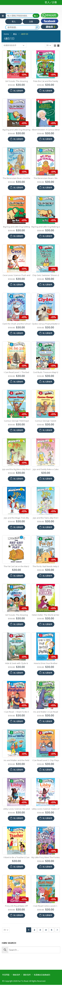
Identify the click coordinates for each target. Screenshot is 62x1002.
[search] (37, 27)
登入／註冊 (51, 2)
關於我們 (27, 974)
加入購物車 (18, 90)
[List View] (58, 45)
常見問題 (5, 974)
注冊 (31, 21)
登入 (14, 21)
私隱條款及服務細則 (42, 974)
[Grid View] (55, 45)
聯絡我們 (16, 974)
